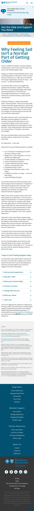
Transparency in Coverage (17, 486)
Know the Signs (24, 34)
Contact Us (17, 451)
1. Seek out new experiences (12, 272)
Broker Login (17, 438)
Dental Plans (17, 396)
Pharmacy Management (17, 435)
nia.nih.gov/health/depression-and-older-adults (11, 340)
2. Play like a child (8, 277)
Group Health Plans (17, 391)
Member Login (17, 420)
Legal (17, 481)
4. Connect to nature (9, 286)
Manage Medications (17, 414)
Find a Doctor (17, 411)
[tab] (17, 272)
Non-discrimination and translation (17, 483)
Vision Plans (17, 399)
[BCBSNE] (9, 3)
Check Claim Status (17, 430)
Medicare (17, 402)
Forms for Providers (17, 432)
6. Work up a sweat (9, 295)
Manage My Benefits (17, 417)
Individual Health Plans (17, 393)
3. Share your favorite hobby (12, 281)
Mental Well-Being (13, 34)
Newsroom (17, 453)
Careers (17, 448)
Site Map (17, 488)
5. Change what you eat (11, 291)
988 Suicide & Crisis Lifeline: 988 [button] (19, 43)
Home (4, 34)
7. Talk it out (7, 300)
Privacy (17, 478)
